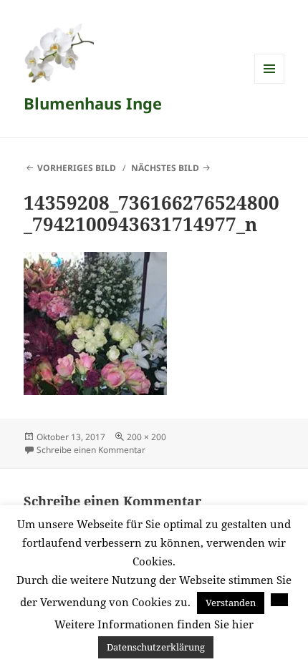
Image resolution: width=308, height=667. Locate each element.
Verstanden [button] (231, 602)
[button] (279, 599)
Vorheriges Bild (76, 168)
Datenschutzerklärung (156, 647)
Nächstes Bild (165, 168)
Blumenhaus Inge (93, 103)
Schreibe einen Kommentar (91, 450)
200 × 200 (146, 437)
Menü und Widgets (269, 83)
